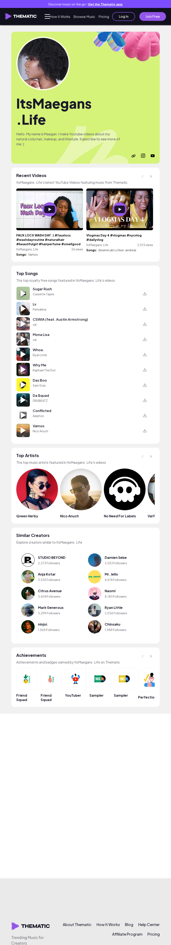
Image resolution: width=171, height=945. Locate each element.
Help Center (149, 924)
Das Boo (40, 380)
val (34, 324)
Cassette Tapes (43, 294)
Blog (129, 924)
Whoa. (38, 350)
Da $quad (41, 395)
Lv (34, 304)
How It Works (60, 16)
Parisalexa (39, 309)
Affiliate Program (127, 934)
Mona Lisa (41, 334)
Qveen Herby (27, 516)
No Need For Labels (120, 516)
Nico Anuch (40, 431)
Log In (123, 16)
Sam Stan (39, 385)
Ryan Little (40, 355)
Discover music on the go (85, 4)
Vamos (33, 254)
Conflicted (42, 410)
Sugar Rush (42, 289)
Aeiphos (38, 416)
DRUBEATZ (40, 400)
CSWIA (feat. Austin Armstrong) (60, 319)
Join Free (153, 16)
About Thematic (77, 924)
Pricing (103, 16)
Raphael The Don (44, 370)
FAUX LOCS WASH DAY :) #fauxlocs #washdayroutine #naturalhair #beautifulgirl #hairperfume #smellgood (48, 239)
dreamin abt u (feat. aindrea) (117, 250)
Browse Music (84, 16)
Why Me (39, 365)
